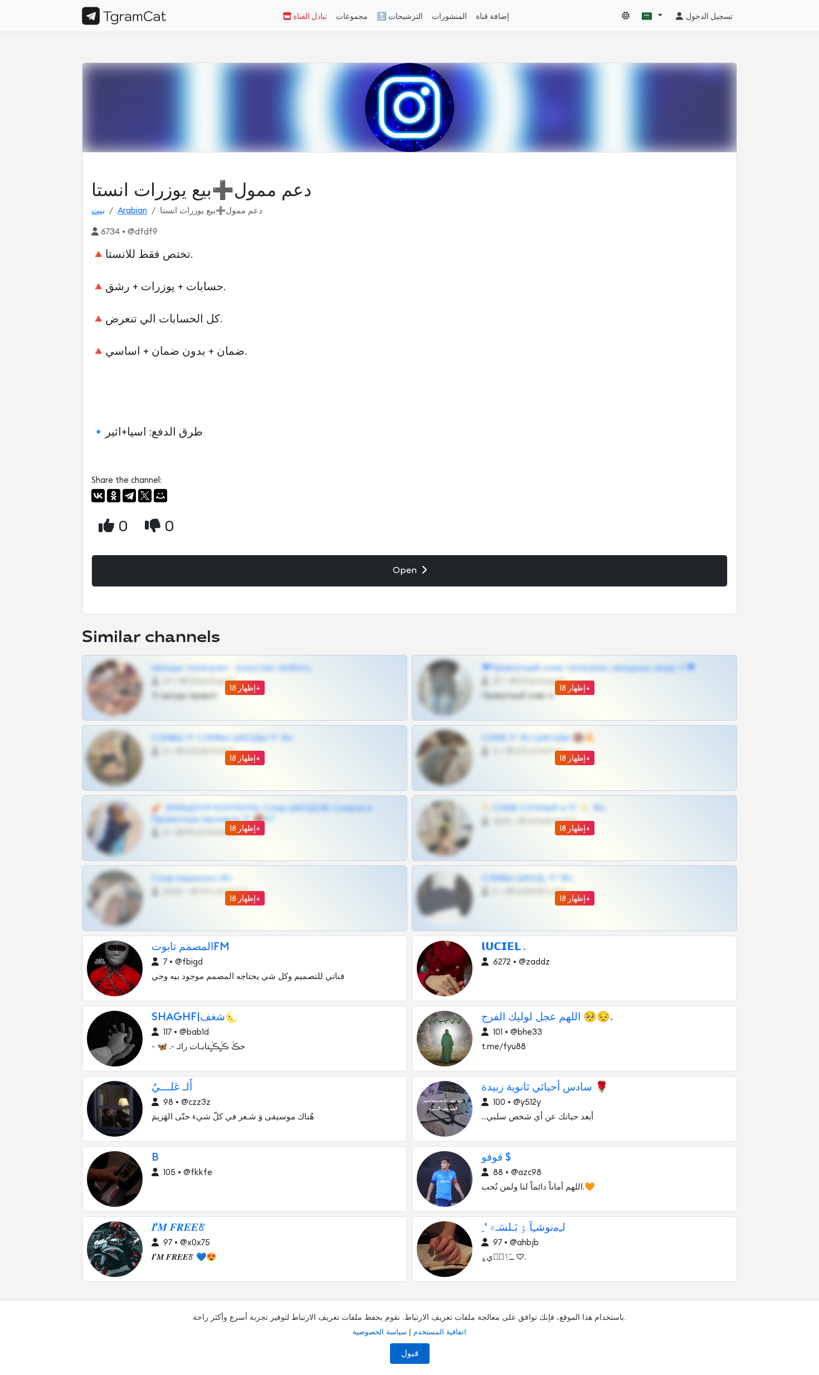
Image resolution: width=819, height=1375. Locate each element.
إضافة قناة (492, 16)
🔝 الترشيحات (400, 16)
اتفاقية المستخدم (439, 1332)
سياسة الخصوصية (380, 1332)
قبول (409, 1353)
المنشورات (449, 16)
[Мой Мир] (160, 495)
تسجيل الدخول (708, 16)
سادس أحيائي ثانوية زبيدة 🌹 (544, 1087)
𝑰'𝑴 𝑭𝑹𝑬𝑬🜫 (178, 1227)
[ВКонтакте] (98, 495)
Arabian (132, 211)
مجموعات (352, 16)
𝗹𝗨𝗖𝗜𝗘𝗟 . (503, 947)
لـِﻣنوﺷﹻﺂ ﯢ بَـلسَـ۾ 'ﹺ (523, 1227)
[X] (145, 495)
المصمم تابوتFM (191, 947)
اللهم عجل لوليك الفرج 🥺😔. (547, 1017)
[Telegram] (129, 495)
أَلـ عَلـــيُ (172, 1087)
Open (406, 570)
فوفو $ (496, 1157)
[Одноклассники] (113, 495)
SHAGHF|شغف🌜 (195, 1017)
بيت (98, 211)
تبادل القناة (309, 16)
